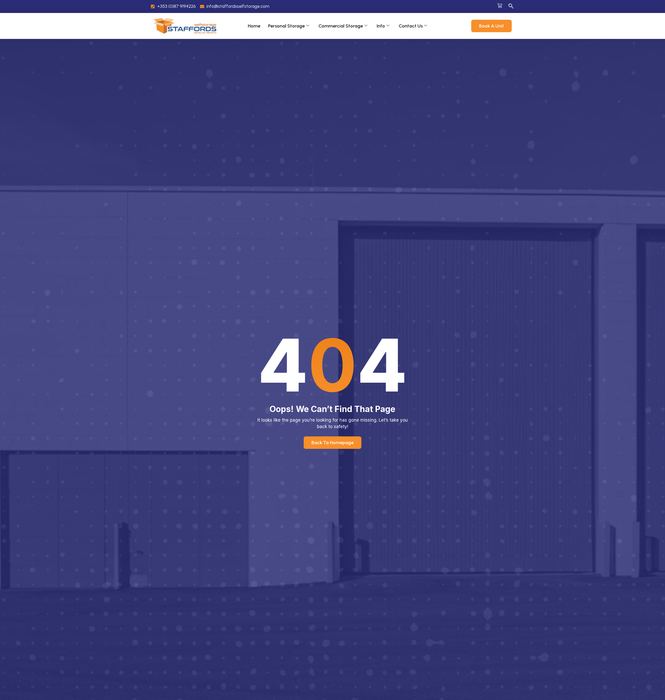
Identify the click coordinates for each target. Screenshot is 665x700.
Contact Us (411, 26)
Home (254, 26)
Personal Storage (286, 26)
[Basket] (499, 5)
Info (381, 26)
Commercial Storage (340, 26)
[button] (511, 6)
